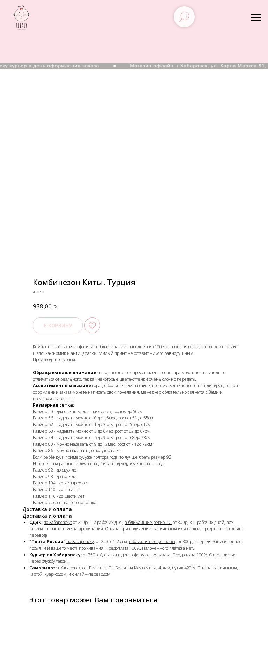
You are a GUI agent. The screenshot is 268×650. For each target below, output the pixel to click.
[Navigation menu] (256, 17)
